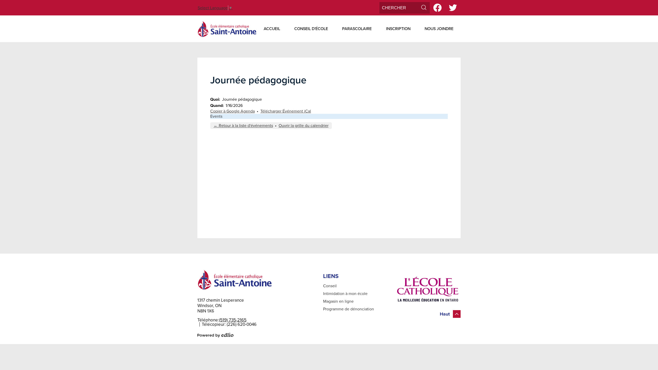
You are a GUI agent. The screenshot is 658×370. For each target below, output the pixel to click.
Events (216, 116)
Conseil (330, 286)
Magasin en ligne (338, 301)
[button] (272, 28)
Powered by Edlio (215, 335)
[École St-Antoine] (227, 28)
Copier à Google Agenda (232, 111)
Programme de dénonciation (348, 309)
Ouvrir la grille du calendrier (303, 125)
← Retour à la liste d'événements (243, 125)
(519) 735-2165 (232, 320)
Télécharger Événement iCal (285, 111)
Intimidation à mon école (345, 293)
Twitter (453, 7)
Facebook (437, 7)
